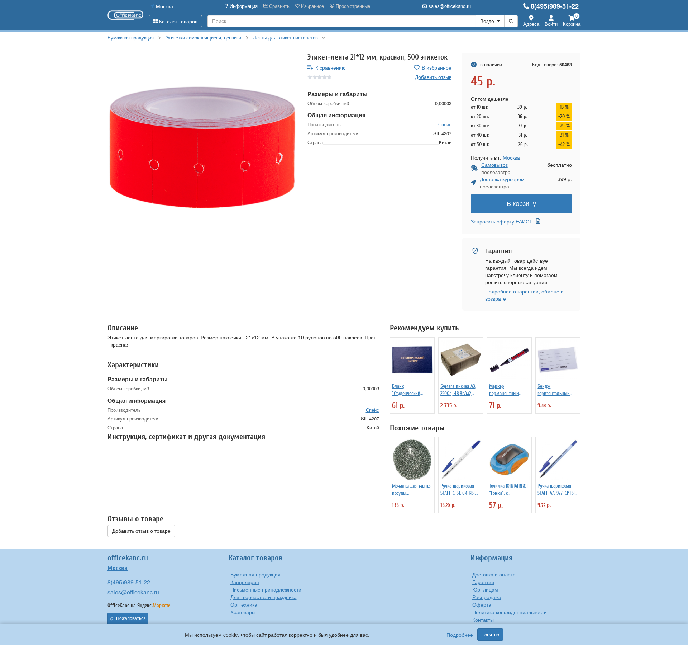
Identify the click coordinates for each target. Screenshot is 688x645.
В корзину (521, 203)
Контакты (483, 619)
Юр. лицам (485, 589)
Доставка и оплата (494, 574)
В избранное (437, 67)
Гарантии (483, 581)
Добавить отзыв (433, 76)
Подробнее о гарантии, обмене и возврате (524, 295)
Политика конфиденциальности (509, 612)
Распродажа (486, 597)
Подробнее (459, 634)
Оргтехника (243, 604)
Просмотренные (352, 6)
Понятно (490, 634)
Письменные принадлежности (265, 589)
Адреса (531, 23)
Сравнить (279, 6)
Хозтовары (242, 612)
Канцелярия (244, 581)
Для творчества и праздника (263, 597)
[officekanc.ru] (125, 15)
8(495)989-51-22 (555, 6)
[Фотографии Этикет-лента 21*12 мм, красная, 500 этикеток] (202, 147)
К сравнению (330, 67)
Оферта (481, 604)
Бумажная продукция (255, 574)
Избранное (312, 6)
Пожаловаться (131, 618)
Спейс (445, 124)
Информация (243, 6)
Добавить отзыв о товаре (141, 531)
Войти (551, 23)
